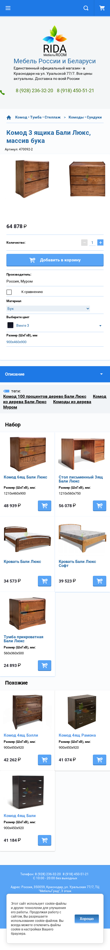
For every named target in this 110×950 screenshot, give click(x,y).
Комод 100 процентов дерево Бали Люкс (44, 396)
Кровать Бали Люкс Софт (77, 563)
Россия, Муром (19, 281)
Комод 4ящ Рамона (77, 735)
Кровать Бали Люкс (22, 561)
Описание (14, 374)
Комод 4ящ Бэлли (21, 735)
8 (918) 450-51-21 (75, 90)
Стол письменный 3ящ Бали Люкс (81, 479)
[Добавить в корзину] (44, 505)
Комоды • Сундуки (85, 117)
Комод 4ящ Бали (20, 815)
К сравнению (32, 292)
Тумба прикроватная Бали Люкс (23, 638)
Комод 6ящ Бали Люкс (25, 477)
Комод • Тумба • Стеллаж (38, 117)
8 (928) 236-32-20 (34, 90)
